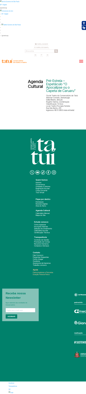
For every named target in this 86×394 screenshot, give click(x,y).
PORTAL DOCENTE (42, 44)
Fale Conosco (38, 255)
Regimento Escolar (43, 188)
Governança (40, 184)
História (38, 183)
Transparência (13, 386)
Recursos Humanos (41, 244)
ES (47, 55)
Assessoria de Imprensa (42, 263)
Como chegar (38, 259)
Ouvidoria (36, 261)
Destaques (40, 202)
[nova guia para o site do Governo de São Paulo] (6, 11)
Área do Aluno (41, 206)
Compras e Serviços (41, 246)
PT (41, 55)
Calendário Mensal (43, 213)
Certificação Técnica (42, 232)
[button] (11, 25)
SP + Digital (3, 5)
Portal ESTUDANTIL (42, 47)
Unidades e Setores (43, 186)
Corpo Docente (41, 190)
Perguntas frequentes (41, 257)
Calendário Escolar (41, 231)
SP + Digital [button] (4, 14)
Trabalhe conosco (40, 265)
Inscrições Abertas (41, 227)
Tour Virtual (40, 192)
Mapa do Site (41, 215)
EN (35, 55)
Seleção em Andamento (43, 229)
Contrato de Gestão (41, 240)
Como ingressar (40, 225)
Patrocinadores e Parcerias (43, 272)
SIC (10, 389)
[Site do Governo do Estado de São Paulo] (9, 1)
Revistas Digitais (42, 204)
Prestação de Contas (42, 242)
